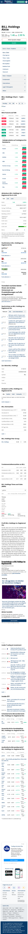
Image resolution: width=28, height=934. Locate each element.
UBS (3, 153)
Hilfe (13, 893)
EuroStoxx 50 (6, 909)
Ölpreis (21, 918)
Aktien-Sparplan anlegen (14, 39)
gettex (3, 756)
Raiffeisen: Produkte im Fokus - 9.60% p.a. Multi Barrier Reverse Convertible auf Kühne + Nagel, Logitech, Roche (18, 679)
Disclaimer (20, 896)
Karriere (5, 894)
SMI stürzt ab (14, 658)
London (3, 798)
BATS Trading (3, 764)
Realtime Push (6, 66)
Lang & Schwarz (4, 737)
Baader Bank (3, 773)
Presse (4, 896)
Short (24, 149)
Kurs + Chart (6, 52)
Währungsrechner (13, 918)
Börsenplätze (6, 63)
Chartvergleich (6, 61)
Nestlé (4, 148)
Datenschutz (21, 894)
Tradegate (3, 741)
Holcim (4, 174)
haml (3, 811)
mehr (12, 198)
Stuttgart (3, 782)
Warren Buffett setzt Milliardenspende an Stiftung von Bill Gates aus (17, 356)
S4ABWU (23, 124)
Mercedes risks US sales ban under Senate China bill (17, 338)
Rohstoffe (18, 916)
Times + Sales (6, 58)
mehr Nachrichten (6, 361)
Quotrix (3, 786)
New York (3, 769)
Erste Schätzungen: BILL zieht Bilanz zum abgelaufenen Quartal (17, 333)
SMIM (16, 908)
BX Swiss (3, 722)
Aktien (4, 913)
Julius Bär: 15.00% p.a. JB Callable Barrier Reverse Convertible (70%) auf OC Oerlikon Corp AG (18, 667)
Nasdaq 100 (21, 909)
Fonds (17, 914)
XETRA (3, 815)
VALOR (3, 32)
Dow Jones (13, 909)
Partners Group (6, 166)
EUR (8, 198)
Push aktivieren (6, 255)
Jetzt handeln (14, 620)
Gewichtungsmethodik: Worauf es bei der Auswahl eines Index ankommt (15, 705)
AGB (19, 898)
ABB (3, 161)
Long (24, 148)
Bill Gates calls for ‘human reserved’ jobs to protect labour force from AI (17, 316)
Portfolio (5, 918)
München (3, 794)
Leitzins (5, 919)
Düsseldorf (3, 790)
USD (4, 198)
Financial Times (17, 318)
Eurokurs (5, 914)
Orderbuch (5, 69)
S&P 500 (11, 911)
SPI (10, 908)
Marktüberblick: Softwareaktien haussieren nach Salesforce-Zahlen (18, 654)
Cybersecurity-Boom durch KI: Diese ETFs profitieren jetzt (18, 648)
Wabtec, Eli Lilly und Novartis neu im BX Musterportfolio (18, 688)
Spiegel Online (14, 358)
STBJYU (23, 132)
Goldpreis (20, 911)
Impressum (21, 893)
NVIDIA (4, 157)
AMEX (3, 802)
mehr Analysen (5, 402)
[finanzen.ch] (9, 1)
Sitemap (5, 898)
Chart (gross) (6, 55)
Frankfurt (3, 777)
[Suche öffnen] (26, 2)
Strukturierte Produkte (8, 916)
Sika (3, 187)
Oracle (4, 178)
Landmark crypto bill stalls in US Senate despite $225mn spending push (17, 328)
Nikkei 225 (5, 911)
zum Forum (4, 567)
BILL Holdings (5, 442)
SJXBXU (23, 118)
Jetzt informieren (6, 301)
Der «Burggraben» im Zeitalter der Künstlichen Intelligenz (18, 673)
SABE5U (23, 130)
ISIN (13, 32)
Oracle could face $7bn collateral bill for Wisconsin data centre (17, 349)
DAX (21, 908)
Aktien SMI (5, 908)
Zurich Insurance (5, 182)
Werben (14, 894)
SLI (13, 908)
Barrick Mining (6, 170)
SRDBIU (23, 135)
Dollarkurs (15, 913)
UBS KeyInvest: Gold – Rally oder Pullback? (18, 661)
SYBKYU (23, 121)
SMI (16, 911)
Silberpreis (11, 914)
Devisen (9, 913)
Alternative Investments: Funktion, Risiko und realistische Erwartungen (16, 710)
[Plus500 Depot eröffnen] (8, 2)
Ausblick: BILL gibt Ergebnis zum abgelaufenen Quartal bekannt (17, 321)
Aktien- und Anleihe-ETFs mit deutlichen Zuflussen (18, 684)
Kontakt (5, 893)
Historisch (5, 72)
